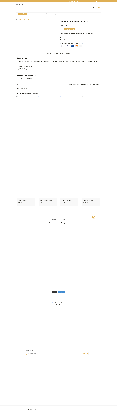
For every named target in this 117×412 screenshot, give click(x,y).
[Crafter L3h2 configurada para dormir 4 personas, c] (29, 233)
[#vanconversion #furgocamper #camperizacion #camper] (49, 286)
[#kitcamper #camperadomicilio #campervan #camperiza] (29, 255)
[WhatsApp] (77, 1)
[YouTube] (72, 1)
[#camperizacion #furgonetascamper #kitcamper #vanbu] (68, 286)
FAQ (88, 1)
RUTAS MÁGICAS (96, 1)
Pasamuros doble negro (23, 200)
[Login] (94, 7)
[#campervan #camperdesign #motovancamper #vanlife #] (68, 256)
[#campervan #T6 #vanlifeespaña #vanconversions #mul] (49, 229)
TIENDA (49, 14)
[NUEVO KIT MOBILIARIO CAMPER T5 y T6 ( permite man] (87, 246)
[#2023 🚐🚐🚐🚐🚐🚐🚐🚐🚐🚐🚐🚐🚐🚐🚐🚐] (29, 242)
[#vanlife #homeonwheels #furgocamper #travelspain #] (87, 286)
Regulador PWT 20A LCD (88, 200)
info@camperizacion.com (30, 353)
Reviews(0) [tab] (67, 53)
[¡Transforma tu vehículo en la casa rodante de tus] (49, 273)
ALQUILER (56, 14)
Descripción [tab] (49, 53)
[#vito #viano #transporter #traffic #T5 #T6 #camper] (68, 228)
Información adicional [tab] (59, 53)
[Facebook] (74, 1)
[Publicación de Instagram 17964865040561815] (49, 254)
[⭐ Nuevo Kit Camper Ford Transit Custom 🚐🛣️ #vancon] (68, 244)
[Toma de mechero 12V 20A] (32, 34)
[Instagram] (69, 1)
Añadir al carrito (69, 29)
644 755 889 (30, 355)
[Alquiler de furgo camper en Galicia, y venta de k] (87, 257)
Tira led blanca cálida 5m (66, 200)
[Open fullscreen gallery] (46, 49)
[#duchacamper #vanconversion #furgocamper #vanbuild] (29, 287)
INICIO (43, 14)
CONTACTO (83, 1)
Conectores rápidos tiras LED (46, 200)
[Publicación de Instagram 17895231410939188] (49, 242)
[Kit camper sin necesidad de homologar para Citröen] (87, 231)
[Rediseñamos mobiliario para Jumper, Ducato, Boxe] (68, 269)
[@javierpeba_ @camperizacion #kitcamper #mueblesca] (29, 266)
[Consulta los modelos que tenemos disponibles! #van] (87, 267)
